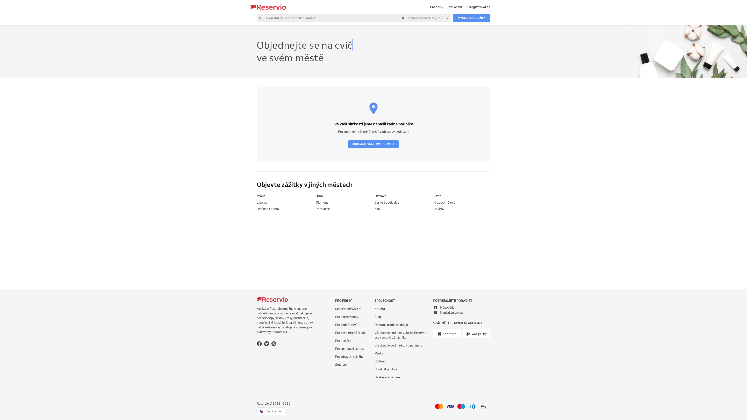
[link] (285, 196)
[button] (471, 18)
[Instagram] (273, 343)
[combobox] (425, 18)
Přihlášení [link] (455, 7)
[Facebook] (259, 343)
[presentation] (271, 411)
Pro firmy (436, 7)
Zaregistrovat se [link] (478, 7)
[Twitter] (266, 343)
